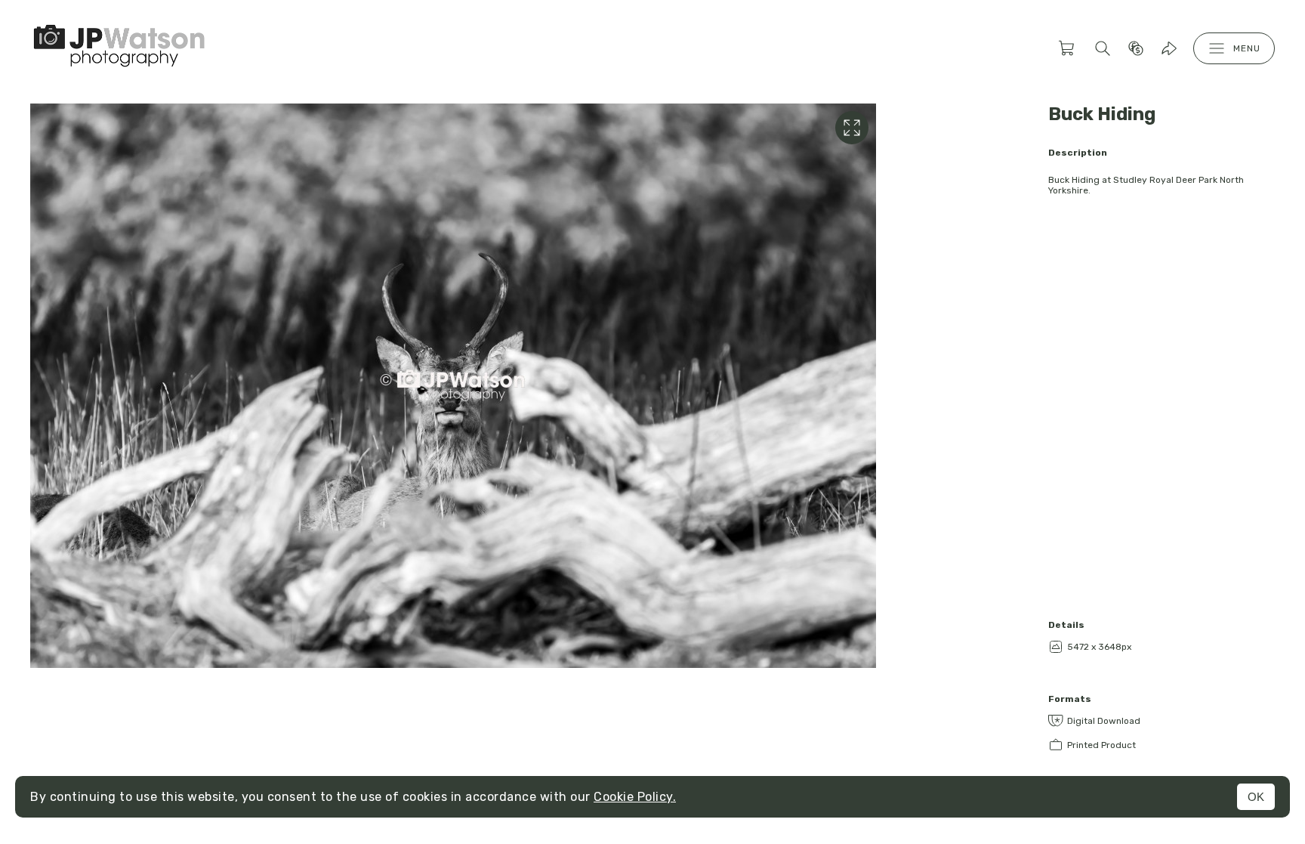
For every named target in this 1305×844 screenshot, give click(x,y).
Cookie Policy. (635, 797)
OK (1256, 796)
